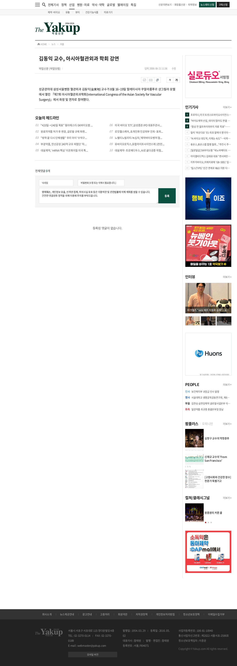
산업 (72, 4)
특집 (133, 4)
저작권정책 (142, 614)
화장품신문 (179, 4)
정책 (64, 4)
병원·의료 (83, 4)
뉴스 (53, 44)
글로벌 (111, 4)
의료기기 (108, 12)
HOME (43, 44)
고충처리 (105, 614)
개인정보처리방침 (165, 614)
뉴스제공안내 (67, 614)
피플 (62, 44)
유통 (68, 12)
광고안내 (87, 614)
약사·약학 (98, 4)
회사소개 (47, 614)
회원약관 (122, 614)
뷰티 (77, 12)
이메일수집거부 (216, 614)
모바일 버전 (93, 654)
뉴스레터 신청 (207, 4)
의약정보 (192, 4)
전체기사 (53, 4)
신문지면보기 (165, 4)
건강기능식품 (92, 12)
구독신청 (223, 4)
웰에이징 (122, 4)
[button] (205, 522)
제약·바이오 (54, 12)
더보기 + (227, 107)
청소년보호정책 (191, 614)
